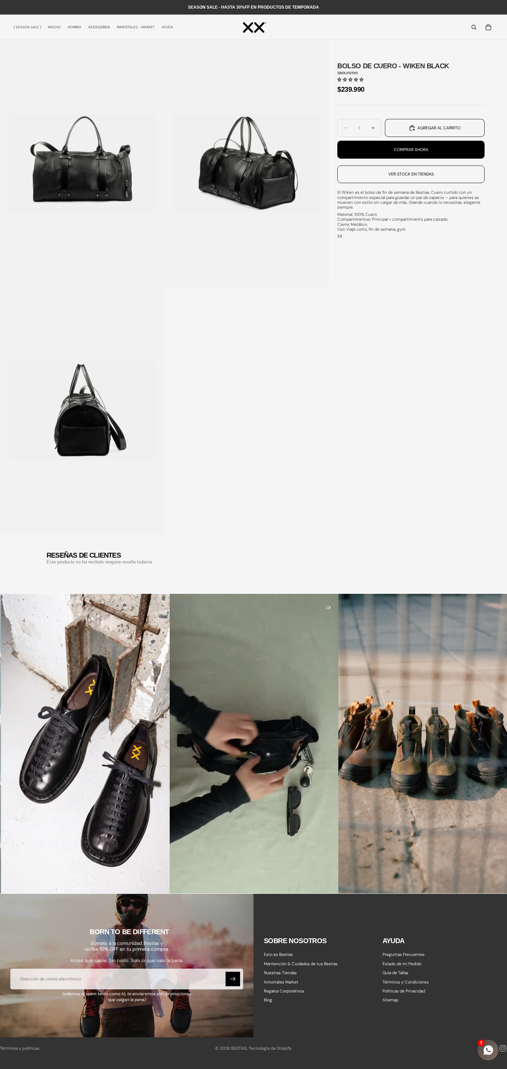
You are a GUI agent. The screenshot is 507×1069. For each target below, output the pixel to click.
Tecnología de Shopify (270, 1048)
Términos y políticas (19, 1048)
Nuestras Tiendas (280, 973)
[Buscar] (473, 27)
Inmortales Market (281, 982)
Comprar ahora (411, 149)
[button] (350, 79)
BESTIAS (239, 1048)
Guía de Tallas (395, 973)
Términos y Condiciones (405, 982)
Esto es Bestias (278, 955)
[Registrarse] (233, 979)
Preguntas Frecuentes (403, 955)
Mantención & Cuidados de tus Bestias (301, 964)
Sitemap (390, 1000)
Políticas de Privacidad (403, 991)
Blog (268, 1000)
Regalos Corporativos (284, 991)
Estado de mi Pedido (401, 964)
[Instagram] (503, 1048)
